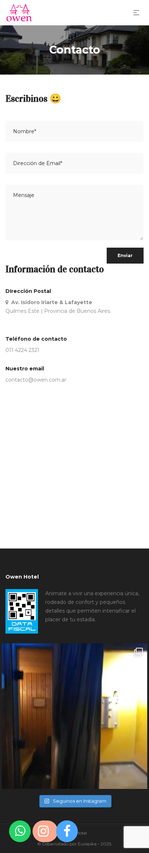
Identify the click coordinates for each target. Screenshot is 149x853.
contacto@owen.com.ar (35, 380)
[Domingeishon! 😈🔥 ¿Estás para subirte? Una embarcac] (74, 716)
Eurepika (87, 843)
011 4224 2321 (22, 350)
